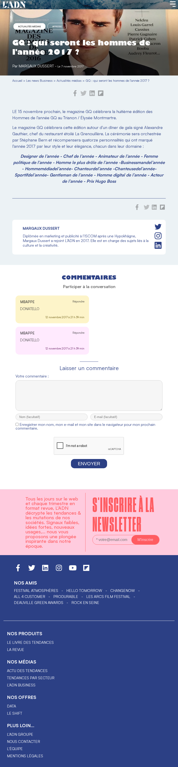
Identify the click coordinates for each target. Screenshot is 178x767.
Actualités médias (29, 26)
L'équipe (15, 748)
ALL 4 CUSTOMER (29, 596)
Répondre (78, 301)
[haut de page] (170, 761)
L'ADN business (21, 685)
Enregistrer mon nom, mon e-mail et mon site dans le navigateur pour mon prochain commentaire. (85, 426)
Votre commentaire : (32, 376)
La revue (15, 649)
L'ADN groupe (20, 734)
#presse (57, 26)
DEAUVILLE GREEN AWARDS (38, 602)
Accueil (17, 80)
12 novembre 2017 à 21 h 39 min (64, 317)
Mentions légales (25, 756)
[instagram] (158, 236)
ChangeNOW (122, 590)
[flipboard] (100, 95)
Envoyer (89, 463)
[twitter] (83, 95)
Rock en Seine (85, 602)
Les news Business (39, 80)
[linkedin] (92, 95)
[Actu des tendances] (14, 5)
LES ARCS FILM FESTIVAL (108, 596)
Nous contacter (23, 741)
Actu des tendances (27, 670)
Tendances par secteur (30, 678)
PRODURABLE (65, 596)
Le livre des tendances (30, 642)
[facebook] (75, 95)
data (11, 706)
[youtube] (73, 570)
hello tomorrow (84, 590)
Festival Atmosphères (36, 590)
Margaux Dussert (36, 66)
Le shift (14, 713)
